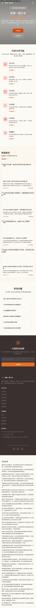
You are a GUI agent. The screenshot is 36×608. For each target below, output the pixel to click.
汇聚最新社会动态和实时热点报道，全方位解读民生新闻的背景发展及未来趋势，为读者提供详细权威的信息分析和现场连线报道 (18, 485)
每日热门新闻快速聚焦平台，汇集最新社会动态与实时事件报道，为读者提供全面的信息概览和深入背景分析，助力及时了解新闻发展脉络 (18, 575)
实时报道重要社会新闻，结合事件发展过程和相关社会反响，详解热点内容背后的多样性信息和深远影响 (18, 546)
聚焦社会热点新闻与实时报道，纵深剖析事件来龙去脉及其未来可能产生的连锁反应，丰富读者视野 (18, 528)
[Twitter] (22, 448)
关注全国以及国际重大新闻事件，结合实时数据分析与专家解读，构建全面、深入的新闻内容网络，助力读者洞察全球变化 (17, 560)
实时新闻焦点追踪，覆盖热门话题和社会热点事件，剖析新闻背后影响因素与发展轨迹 (18, 495)
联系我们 (3, 428)
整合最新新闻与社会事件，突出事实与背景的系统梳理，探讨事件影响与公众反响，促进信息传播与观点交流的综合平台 (18, 475)
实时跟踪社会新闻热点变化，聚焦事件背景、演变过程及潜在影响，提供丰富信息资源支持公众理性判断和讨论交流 (18, 479)
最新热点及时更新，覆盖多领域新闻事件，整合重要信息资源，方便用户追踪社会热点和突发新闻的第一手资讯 (18, 542)
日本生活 (3, 397)
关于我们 (3, 418)
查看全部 (3, 159)
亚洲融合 (3, 406)
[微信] (18, 448)
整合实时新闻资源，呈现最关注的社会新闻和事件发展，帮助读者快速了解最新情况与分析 (18, 599)
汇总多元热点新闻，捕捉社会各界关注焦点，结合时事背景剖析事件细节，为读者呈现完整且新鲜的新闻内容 (18, 470)
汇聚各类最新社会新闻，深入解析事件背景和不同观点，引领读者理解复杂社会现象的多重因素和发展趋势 (18, 537)
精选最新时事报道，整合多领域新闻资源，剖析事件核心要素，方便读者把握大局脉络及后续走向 (18, 569)
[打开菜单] (33, 3)
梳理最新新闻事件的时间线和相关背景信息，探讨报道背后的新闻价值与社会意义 (18, 555)
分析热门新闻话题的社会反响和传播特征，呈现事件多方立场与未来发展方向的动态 (18, 505)
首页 (2, 415)
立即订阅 (18, 364)
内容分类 (3, 388)
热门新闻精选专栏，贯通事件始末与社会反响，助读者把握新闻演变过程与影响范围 (18, 604)
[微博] (13, 448)
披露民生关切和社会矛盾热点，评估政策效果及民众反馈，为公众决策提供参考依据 (18, 565)
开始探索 (18, 31)
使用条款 (3, 424)
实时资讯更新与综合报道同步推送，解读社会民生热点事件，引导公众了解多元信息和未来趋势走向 (18, 514)
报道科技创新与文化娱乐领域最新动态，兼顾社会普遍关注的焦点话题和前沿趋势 (18, 594)
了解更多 (18, 36)
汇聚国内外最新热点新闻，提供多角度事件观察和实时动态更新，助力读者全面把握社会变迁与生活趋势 (17, 551)
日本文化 (3, 391)
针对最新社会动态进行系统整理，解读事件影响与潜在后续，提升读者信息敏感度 (18, 581)
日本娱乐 (3, 394)
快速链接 (3, 411)
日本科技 (3, 403)
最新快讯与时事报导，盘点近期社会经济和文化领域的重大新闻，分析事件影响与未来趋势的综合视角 (17, 466)
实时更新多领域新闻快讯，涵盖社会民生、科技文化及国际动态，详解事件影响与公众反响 (17, 509)
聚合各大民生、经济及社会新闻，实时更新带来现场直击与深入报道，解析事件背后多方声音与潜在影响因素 (18, 590)
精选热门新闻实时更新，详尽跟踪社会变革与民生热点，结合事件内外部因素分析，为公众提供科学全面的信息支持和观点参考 (18, 500)
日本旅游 (3, 400)
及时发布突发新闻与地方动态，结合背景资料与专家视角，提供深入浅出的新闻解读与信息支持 (18, 523)
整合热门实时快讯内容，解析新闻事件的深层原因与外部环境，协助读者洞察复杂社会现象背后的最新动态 (18, 532)
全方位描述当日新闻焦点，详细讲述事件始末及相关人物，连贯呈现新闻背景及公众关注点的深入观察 (18, 518)
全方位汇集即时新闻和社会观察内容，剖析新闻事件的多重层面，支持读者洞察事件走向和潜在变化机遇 (17, 585)
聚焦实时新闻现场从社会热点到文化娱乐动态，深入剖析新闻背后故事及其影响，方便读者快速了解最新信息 (18, 491)
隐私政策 (3, 421)
